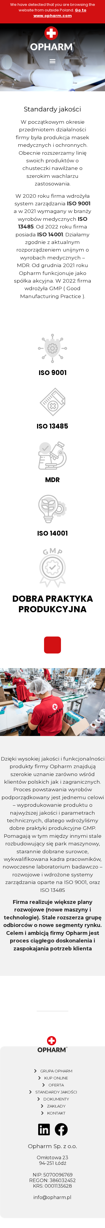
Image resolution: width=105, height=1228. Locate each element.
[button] (52, 61)
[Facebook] (61, 1130)
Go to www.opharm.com (60, 12)
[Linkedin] (44, 1130)
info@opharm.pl (52, 1197)
